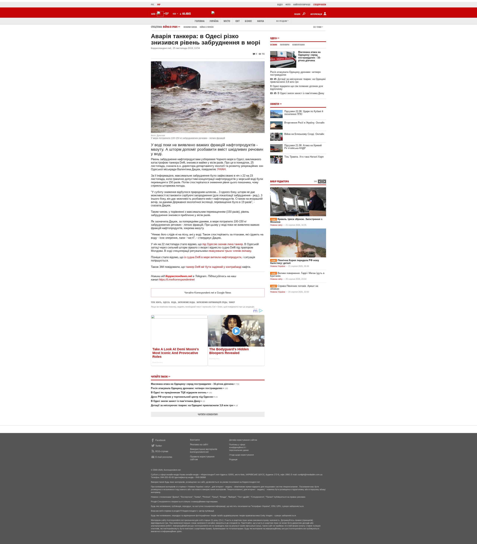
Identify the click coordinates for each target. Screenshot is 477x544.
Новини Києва (190, 27)
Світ (237, 21)
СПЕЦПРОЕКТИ (319, 4)
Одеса (273, 38)
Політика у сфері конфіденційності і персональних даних (239, 447)
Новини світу (276, 225)
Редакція (233, 459)
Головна (199, 21)
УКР (158, 4)
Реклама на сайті (199, 444)
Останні (273, 44)
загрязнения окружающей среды (211, 302)
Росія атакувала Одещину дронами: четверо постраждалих (189, 388)
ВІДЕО (280, 4)
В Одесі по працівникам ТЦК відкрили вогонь (181, 392)
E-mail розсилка (163, 457)
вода (173, 302)
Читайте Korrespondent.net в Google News (207, 292)
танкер (232, 302)
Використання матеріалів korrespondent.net (203, 450)
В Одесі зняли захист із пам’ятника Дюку (178, 401)
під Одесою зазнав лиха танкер (222, 244)
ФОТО (287, 4)
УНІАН (221, 169)
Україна (214, 21)
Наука (260, 21)
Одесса (166, 302)
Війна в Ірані (188, 26)
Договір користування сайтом (243, 440)
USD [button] (174, 13)
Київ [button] (153, 13)
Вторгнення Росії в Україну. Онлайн (304, 122)
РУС (152, 4)
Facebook (160, 440)
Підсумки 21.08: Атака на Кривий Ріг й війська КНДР (303, 147)
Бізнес (248, 21)
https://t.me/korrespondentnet (177, 279)
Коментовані (298, 44)
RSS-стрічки (161, 451)
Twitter (158, 446)
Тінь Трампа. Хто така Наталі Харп (304, 156)
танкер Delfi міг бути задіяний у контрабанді (213, 266)
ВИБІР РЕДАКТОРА (279, 181)
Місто (227, 21)
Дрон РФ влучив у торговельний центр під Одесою (184, 396)
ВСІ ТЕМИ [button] (317, 27)
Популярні (284, 44)
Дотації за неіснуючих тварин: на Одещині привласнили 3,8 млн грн (194, 405)
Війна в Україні (207, 27)
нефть (158, 302)
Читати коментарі (208, 414)
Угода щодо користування (241, 455)
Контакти (195, 440)
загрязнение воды (186, 302)
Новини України (277, 266)
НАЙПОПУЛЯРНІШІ (301, 4)
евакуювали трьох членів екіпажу (230, 250)
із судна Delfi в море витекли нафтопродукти (212, 257)
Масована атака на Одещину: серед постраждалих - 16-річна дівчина (195, 384)
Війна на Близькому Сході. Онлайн (304, 134)
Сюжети (274, 104)
